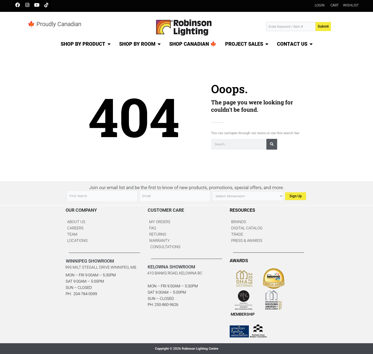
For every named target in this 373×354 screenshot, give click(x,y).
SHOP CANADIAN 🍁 (193, 44)
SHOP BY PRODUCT (83, 44)
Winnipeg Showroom (90, 261)
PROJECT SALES (244, 44)
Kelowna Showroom (171, 266)
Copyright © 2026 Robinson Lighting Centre (186, 349)
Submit (323, 26)
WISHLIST (351, 5)
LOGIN (320, 5)
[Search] (271, 144)
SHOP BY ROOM (137, 44)
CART (334, 5)
